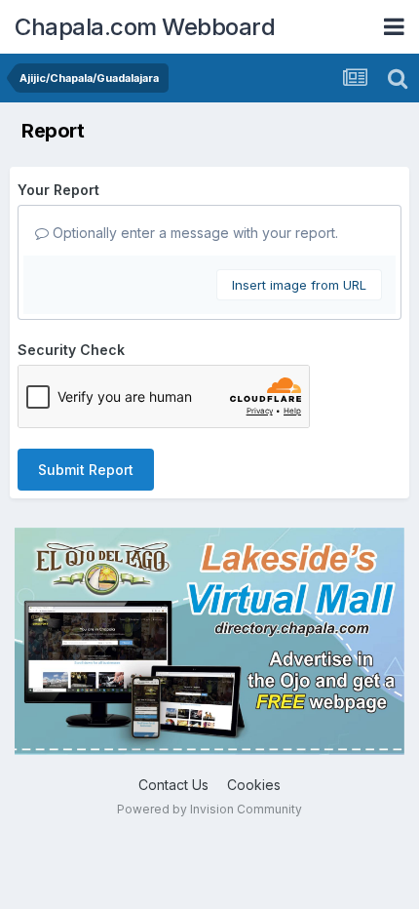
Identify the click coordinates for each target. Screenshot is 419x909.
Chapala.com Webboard (145, 27)
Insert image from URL (299, 285)
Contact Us (173, 784)
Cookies (254, 784)
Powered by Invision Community (209, 809)
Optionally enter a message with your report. (193, 232)
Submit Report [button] (85, 469)
